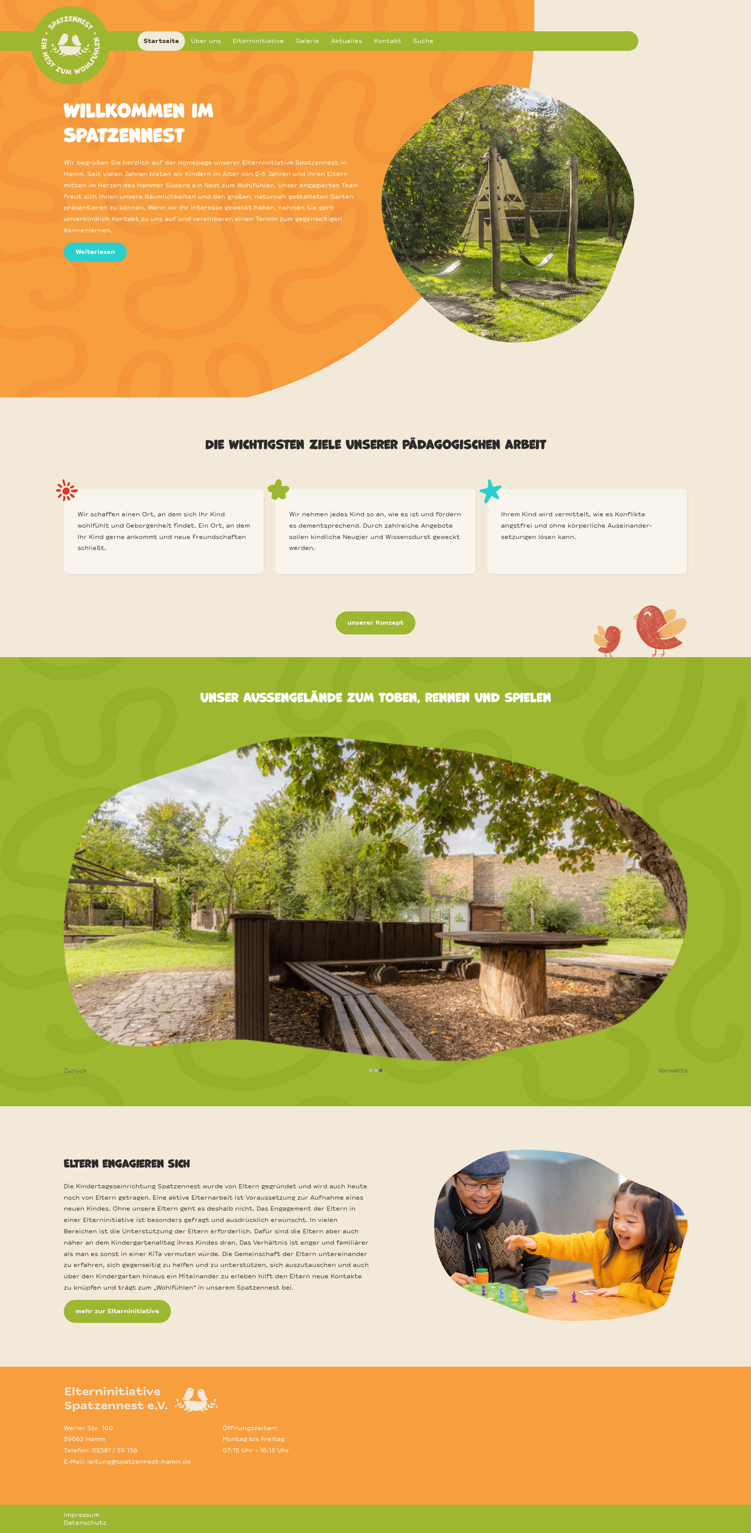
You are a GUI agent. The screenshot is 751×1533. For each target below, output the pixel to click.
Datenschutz (85, 1523)
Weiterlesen (95, 252)
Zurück (75, 1071)
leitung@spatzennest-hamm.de (139, 1462)
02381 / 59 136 (114, 1450)
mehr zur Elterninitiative (117, 1311)
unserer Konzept (375, 623)
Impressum (81, 1515)
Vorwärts (673, 1071)
